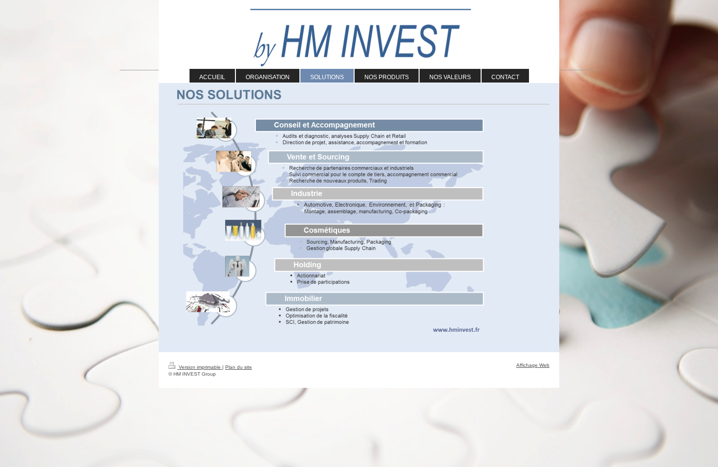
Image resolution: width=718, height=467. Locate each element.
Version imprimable (199, 367)
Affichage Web (532, 365)
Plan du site (238, 367)
